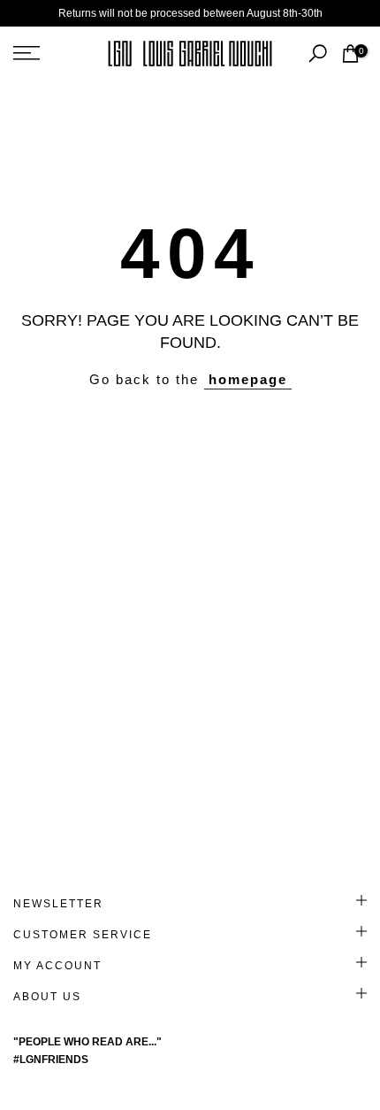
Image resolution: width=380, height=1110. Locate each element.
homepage (248, 379)
